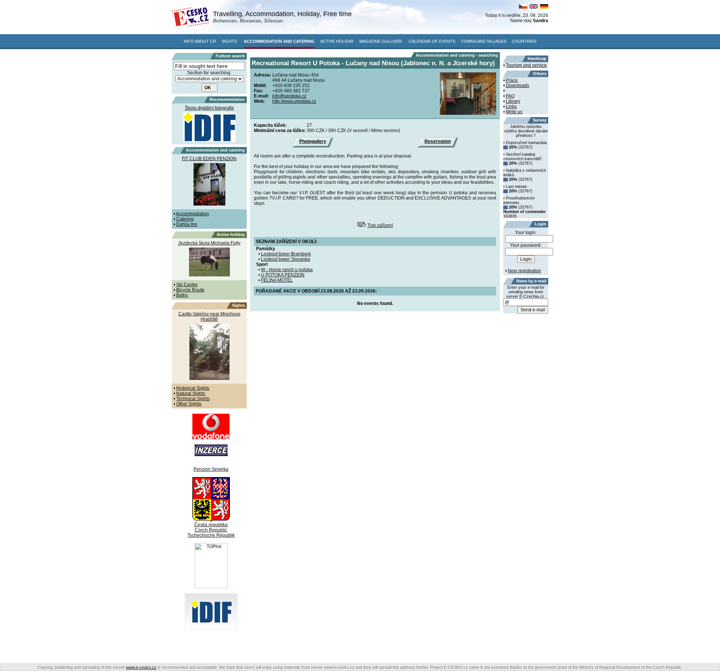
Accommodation (192, 213)
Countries (524, 41)
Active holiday (337, 41)
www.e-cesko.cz (141, 667)
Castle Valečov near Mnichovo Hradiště (209, 316)
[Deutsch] (544, 7)
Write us (514, 111)
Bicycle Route (190, 290)
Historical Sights (192, 388)
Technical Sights (193, 398)
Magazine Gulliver (380, 41)
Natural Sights (190, 393)
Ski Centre (187, 284)
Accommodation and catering (279, 41)
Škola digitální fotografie (209, 108)
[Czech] (523, 7)
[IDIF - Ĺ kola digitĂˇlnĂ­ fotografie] (211, 628)
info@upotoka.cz (289, 96)
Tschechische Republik (211, 535)
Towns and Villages (483, 41)
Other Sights (188, 404)
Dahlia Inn (186, 224)
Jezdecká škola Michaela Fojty (209, 243)
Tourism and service (526, 65)
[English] (534, 7)
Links (511, 106)
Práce (512, 80)
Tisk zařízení (380, 225)
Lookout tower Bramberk (286, 254)
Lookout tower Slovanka (285, 259)
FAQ (510, 96)
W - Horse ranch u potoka (287, 269)
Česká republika (211, 524)
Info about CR (200, 41)
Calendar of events (432, 41)
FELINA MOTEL (277, 280)
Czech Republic (211, 530)
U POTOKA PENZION (282, 275)
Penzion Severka (211, 469)
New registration (524, 270)
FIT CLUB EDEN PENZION (209, 158)
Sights (229, 41)
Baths (182, 295)
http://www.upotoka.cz (294, 101)
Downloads (517, 85)
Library (513, 101)
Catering (185, 219)
